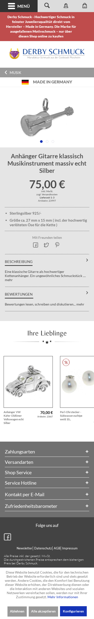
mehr (9, 280)
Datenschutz (43, 548)
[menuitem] (19, 6)
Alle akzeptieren (43, 611)
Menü (23, 6)
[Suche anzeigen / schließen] (47, 6)
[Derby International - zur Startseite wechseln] (47, 53)
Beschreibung (19, 261)
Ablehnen (17, 611)
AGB (57, 548)
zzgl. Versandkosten (47, 194)
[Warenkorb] (84, 6)
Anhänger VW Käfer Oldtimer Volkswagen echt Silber (14, 417)
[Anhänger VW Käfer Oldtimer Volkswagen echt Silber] (28, 382)
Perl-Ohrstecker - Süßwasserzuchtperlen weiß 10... (71, 415)
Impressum (70, 548)
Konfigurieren (73, 611)
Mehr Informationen (62, 597)
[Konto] (65, 6)
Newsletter (24, 548)
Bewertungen (19, 294)
